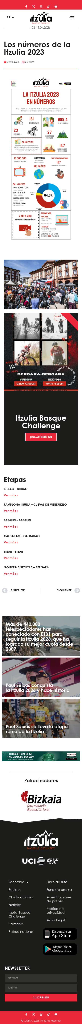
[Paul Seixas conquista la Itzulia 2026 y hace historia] (41, 677)
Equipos (15, 890)
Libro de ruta (57, 882)
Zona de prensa (59, 890)
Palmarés (16, 924)
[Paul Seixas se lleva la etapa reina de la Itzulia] (41, 718)
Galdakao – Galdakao (22, 536)
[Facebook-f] (26, 6)
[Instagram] (41, 6)
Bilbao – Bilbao (15, 489)
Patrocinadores (21, 932)
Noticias (15, 905)
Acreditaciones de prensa (59, 899)
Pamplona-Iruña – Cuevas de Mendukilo (35, 504)
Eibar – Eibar (13, 551)
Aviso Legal (56, 920)
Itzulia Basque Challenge (19, 914)
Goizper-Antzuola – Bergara (26, 567)
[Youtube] (56, 6)
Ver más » (11, 495)
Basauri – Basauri (17, 520)
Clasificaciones (21, 897)
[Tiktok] (48, 6)
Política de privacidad (56, 910)
